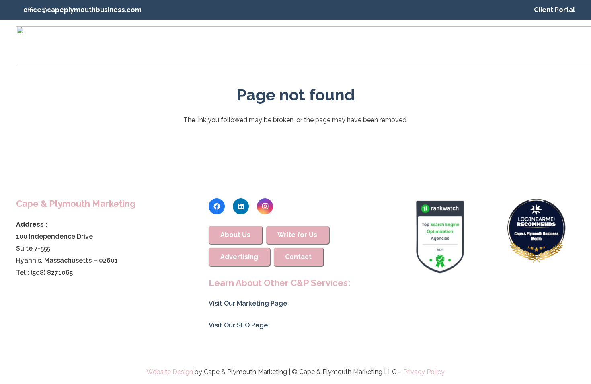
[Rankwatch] (440, 237)
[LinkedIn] (241, 206)
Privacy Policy (424, 372)
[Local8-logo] (536, 230)
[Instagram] (265, 206)
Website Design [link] (169, 372)
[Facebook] (217, 206)
